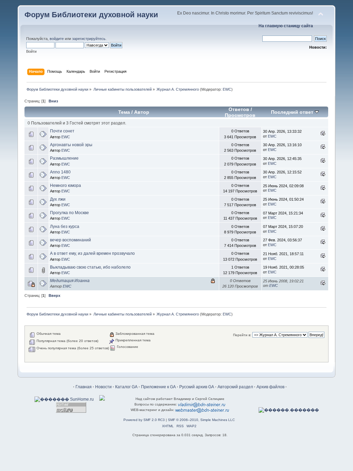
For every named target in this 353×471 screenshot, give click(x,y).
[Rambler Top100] (102, 399)
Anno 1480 (60, 172)
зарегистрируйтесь (88, 39)
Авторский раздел (235, 386)
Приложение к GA (158, 386)
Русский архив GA (196, 386)
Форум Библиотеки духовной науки (91, 14)
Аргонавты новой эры (71, 144)
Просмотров (240, 115)
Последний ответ (293, 112)
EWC (227, 89)
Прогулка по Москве (69, 212)
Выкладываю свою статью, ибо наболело (90, 267)
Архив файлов (270, 386)
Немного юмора (65, 185)
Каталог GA (126, 386)
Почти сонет (62, 131)
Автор (141, 112)
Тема (124, 112)
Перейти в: (242, 335)
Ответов (239, 109)
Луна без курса (64, 226)
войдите (57, 39)
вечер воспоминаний (70, 240)
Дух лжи (57, 199)
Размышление (64, 158)
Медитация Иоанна (70, 280)
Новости (103, 386)
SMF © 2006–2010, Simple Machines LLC (201, 420)
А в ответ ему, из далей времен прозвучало (92, 253)
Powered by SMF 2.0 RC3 (144, 420)
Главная (83, 386)
